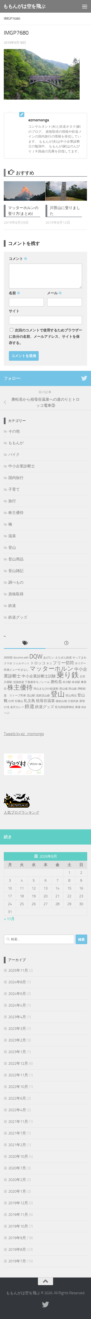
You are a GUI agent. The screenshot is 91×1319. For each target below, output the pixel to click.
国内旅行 (16, 477)
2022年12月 (18, 1063)
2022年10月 (18, 1086)
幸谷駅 (76, 682)
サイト (14, 311)
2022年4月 (17, 1110)
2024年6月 (17, 993)
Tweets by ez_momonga (24, 734)
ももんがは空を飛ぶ (24, 6)
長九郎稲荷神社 (64, 707)
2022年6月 (17, 1098)
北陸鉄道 (18, 682)
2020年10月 (18, 1156)
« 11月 (9, 919)
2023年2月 (17, 1040)
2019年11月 (18, 1214)
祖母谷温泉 (45, 700)
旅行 (12, 501)
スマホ (8, 663)
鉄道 (12, 605)
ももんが (16, 443)
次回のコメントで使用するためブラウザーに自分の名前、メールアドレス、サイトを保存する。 (45, 336)
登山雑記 (16, 570)
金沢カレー (17, 707)
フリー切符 (63, 662)
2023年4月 (17, 1017)
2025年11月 (18, 970)
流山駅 (31, 695)
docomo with (21, 657)
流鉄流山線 (43, 695)
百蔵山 (19, 701)
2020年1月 (17, 1191)
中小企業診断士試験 (39, 676)
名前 (14, 293)
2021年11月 (18, 1121)
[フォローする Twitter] (84, 378)
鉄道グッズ (17, 617)
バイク (14, 454)
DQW (35, 656)
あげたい (48, 657)
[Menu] (84, 6)
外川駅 (67, 682)
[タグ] (25, 643)
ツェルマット (21, 663)
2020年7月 (17, 1168)
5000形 (8, 657)
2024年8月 (17, 982)
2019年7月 (17, 1261)
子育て (14, 489)
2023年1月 (17, 1052)
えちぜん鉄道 (63, 657)
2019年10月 (18, 1226)
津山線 (72, 688)
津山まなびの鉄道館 (45, 688)
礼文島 (29, 700)
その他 (14, 431)
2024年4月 (17, 1005)
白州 (11, 701)
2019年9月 (17, 1238)
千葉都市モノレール (37, 682)
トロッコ (38, 663)
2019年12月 (18, 1203)
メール (54, 293)
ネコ (49, 663)
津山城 (63, 688)
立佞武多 (73, 701)
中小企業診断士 (21, 466)
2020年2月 (17, 1179)
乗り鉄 (68, 675)
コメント (18, 259)
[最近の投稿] (66, 643)
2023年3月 (17, 1028)
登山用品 (16, 559)
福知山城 (61, 701)
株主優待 (16, 512)
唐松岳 (56, 681)
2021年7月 (17, 1133)
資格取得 (16, 594)
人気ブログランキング (21, 812)
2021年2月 (17, 1145)
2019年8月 (17, 1249)
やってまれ (79, 657)
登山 (12, 547)
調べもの (16, 582)
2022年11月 (18, 1075)
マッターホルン (52, 668)
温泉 (12, 536)
